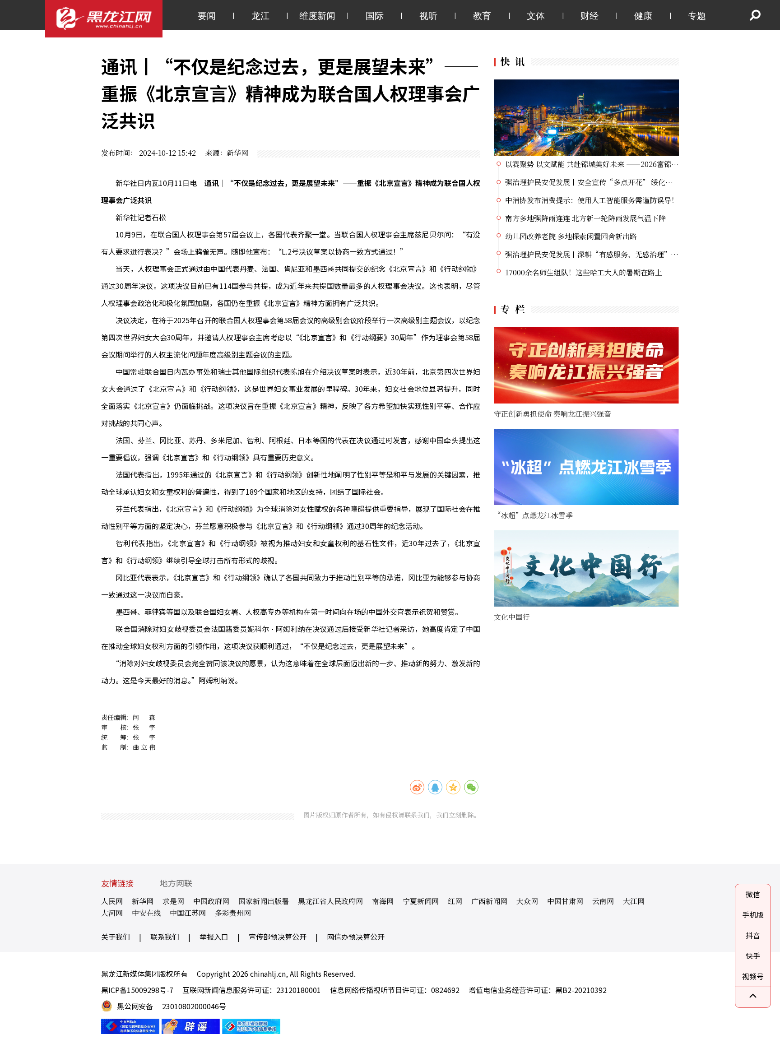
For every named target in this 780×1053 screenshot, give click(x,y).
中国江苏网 (188, 913)
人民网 (112, 901)
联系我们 (164, 936)
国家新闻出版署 (263, 901)
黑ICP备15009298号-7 (137, 989)
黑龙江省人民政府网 (330, 901)
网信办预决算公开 (356, 936)
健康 (643, 16)
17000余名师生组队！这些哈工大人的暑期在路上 (583, 272)
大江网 (634, 901)
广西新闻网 (489, 901)
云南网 (603, 901)
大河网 (112, 913)
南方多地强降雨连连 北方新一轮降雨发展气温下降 (585, 218)
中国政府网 (211, 901)
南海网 (383, 901)
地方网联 (176, 883)
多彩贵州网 (233, 913)
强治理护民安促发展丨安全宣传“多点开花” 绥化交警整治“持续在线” (621, 182)
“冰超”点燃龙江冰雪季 (533, 515)
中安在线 (146, 913)
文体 (536, 16)
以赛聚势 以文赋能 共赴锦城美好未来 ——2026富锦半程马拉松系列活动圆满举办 (635, 164)
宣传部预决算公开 (277, 936)
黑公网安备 (135, 1006)
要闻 (207, 16)
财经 (589, 16)
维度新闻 (317, 16)
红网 (455, 901)
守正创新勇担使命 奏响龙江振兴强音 (552, 413)
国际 (375, 16)
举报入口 (214, 936)
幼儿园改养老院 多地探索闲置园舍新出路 (571, 236)
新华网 (142, 901)
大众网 (527, 901)
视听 (428, 16)
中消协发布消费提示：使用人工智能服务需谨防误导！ (591, 200)
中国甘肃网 (565, 901)
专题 (697, 16)
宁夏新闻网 (421, 901)
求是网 (173, 901)
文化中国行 (512, 617)
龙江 (260, 16)
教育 (482, 16)
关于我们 (115, 936)
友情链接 (117, 883)
